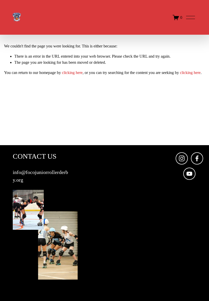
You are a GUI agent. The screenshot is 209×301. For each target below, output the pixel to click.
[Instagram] (182, 158)
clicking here (72, 72)
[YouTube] (189, 174)
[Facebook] (197, 158)
